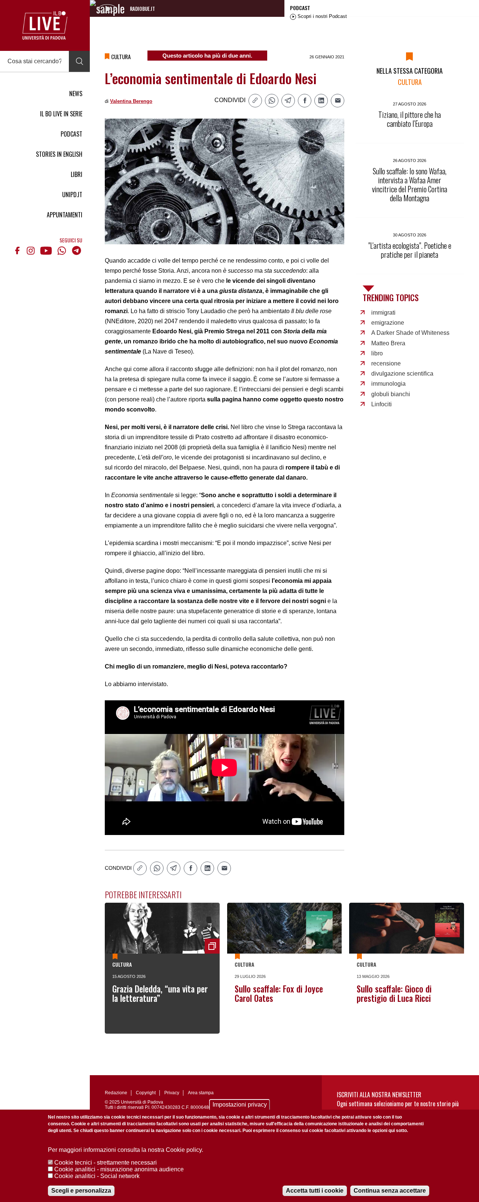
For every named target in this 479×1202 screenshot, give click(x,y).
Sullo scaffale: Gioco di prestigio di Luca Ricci (394, 993)
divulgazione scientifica (402, 373)
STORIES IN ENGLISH (59, 154)
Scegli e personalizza (81, 1190)
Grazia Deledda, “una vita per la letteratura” (160, 993)
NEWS (75, 93)
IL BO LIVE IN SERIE (61, 113)
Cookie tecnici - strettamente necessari (105, 1162)
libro (377, 353)
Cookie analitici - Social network (97, 1176)
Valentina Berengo (131, 101)
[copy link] (255, 100)
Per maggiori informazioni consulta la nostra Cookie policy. (125, 1150)
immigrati (383, 312)
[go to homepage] (45, 25)
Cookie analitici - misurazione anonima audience (119, 1169)
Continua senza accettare (390, 1190)
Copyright (146, 1092)
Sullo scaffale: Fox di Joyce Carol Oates (279, 993)
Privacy (171, 1092)
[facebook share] (304, 100)
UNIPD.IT (72, 194)
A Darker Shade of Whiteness (410, 333)
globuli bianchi (390, 394)
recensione (386, 363)
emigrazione (387, 322)
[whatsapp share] (271, 100)
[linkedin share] (321, 100)
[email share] (337, 100)
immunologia (388, 383)
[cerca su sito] (79, 61)
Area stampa (201, 1092)
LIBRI (76, 174)
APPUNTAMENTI (64, 214)
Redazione (116, 1092)
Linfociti (381, 404)
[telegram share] (288, 100)
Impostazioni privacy (240, 1104)
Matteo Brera (388, 343)
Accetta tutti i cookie (315, 1190)
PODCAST (71, 133)
